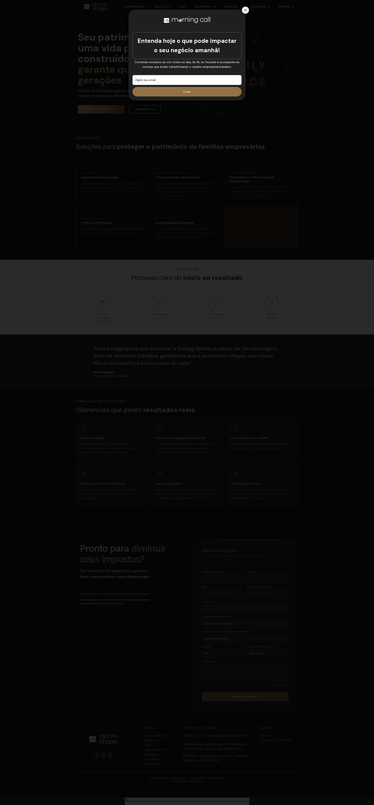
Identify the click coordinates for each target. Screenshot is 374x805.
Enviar (187, 91)
